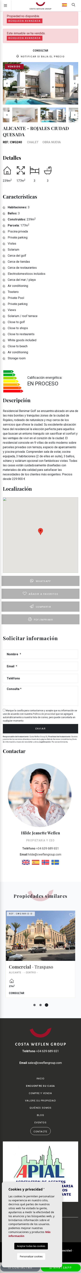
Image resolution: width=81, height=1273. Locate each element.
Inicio (41, 1078)
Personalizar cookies (31, 1256)
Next (74, 83)
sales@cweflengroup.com (40, 1063)
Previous (7, 83)
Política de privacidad (44, 714)
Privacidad (65, 1250)
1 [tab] (34, 1005)
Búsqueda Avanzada (24, 20)
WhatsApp (62, 1267)
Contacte (40, 1131)
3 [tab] (46, 1005)
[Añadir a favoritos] (71, 915)
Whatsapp (43, 581)
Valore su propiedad (40, 1100)
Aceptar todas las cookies (31, 1246)
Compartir (43, 606)
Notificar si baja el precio (42, 56)
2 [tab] (40, 1005)
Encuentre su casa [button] (40, 1085)
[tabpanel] (40, 957)
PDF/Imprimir (43, 619)
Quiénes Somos (41, 1107)
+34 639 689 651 (40, 848)
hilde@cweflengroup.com (40, 854)
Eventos (40, 1122)
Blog (40, 1115)
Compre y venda (40, 1093)
